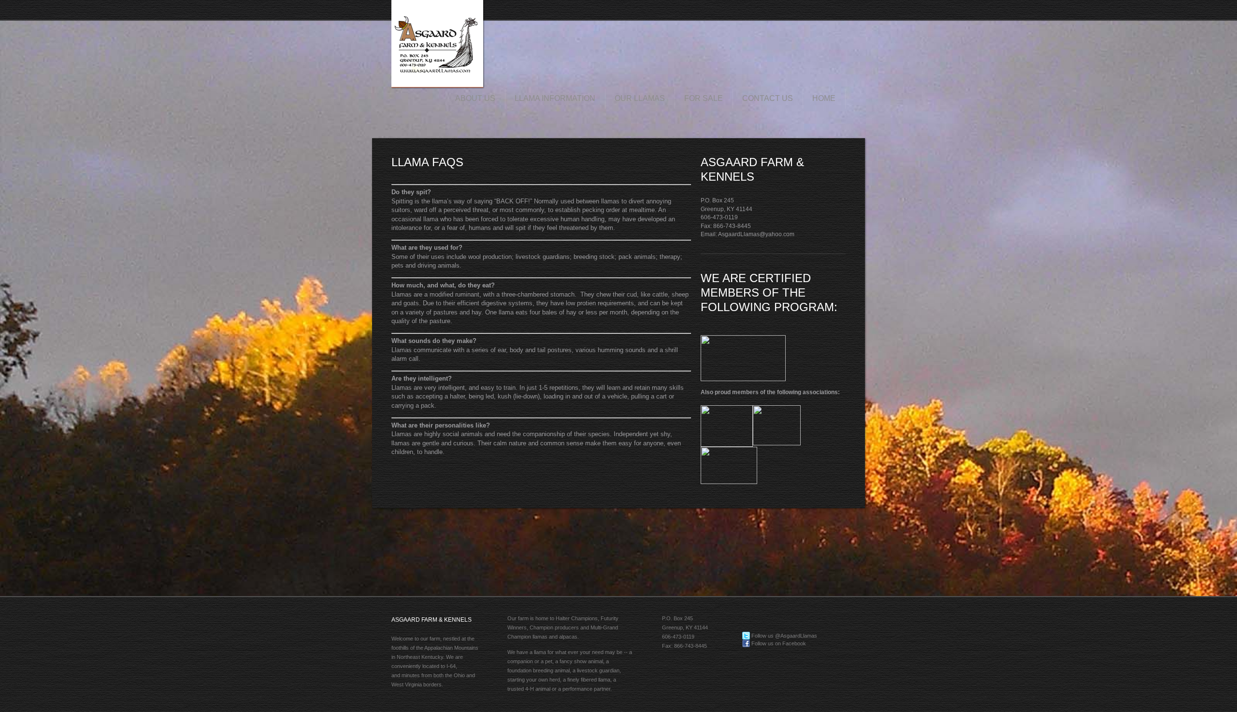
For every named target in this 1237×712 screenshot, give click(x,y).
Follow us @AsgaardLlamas (783, 636)
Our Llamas (640, 98)
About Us (475, 98)
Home (823, 98)
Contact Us (767, 98)
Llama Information (555, 98)
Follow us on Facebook (778, 643)
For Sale (703, 98)
